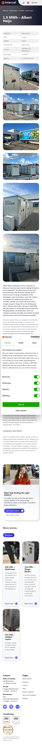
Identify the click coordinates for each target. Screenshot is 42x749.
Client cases (13, 11)
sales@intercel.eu (8, 681)
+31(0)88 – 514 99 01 (10, 701)
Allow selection (21, 410)
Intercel (5, 11)
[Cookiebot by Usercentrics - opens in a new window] (31, 337)
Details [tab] (21, 343)
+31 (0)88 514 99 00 (9, 683)
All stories (8, 535)
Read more (9, 603)
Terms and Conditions (29, 695)
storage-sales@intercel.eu (11, 689)
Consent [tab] (7, 343)
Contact (25, 685)
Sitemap (25, 698)
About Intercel (27, 679)
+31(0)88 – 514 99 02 (10, 691)
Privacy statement (28, 692)
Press (24, 688)
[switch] (37, 383)
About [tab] (34, 343)
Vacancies (25, 682)
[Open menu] (34, 3)
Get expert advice (12, 511)
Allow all (21, 404)
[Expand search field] (23, 3)
